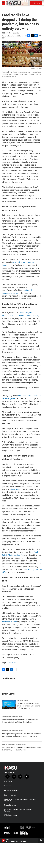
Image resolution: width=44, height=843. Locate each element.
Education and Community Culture (12, 716)
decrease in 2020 (9, 622)
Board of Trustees (10, 795)
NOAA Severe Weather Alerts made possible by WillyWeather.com (20, 800)
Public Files (8, 786)
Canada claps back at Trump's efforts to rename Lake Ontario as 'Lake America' (28, 706)
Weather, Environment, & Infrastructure (14, 744)
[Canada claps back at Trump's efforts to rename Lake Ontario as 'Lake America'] (9, 704)
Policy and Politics (22, 700)
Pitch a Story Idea (10, 805)
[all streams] (41, 840)
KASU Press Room (10, 815)
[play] (3, 840)
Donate (37, 3)
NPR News (12, 663)
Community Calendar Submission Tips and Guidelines (18, 810)
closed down (15, 489)
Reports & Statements (11, 790)
